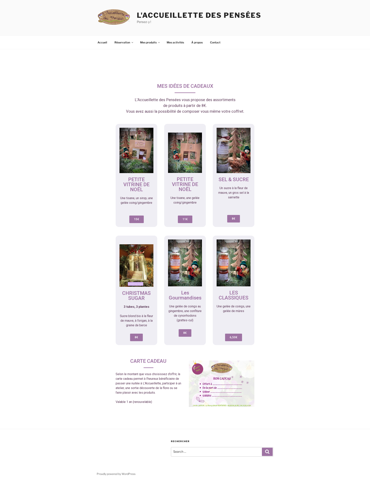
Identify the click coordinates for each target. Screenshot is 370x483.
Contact (215, 42)
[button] (136, 219)
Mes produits (148, 42)
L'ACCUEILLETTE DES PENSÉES (199, 15)
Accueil (102, 42)
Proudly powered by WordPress (116, 473)
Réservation (122, 42)
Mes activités (175, 42)
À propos (197, 42)
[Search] (267, 452)
